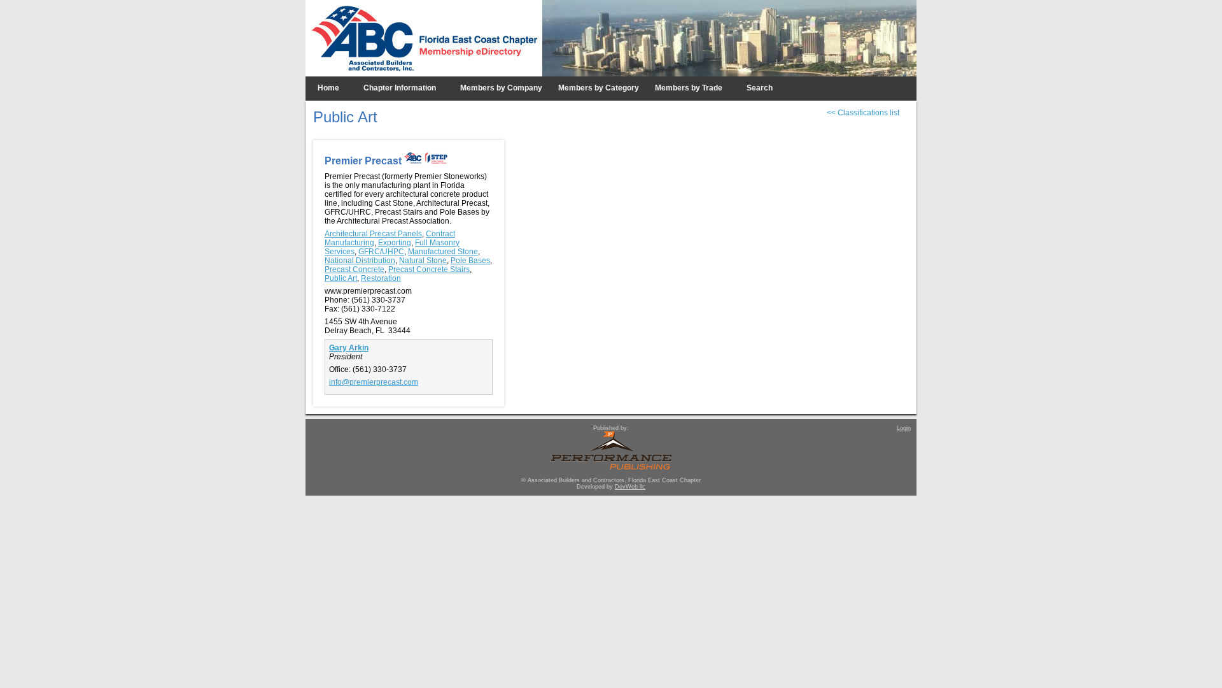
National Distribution (360, 260)
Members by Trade (688, 87)
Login (904, 428)
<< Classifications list (863, 112)
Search (760, 87)
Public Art (341, 278)
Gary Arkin (349, 347)
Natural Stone (423, 260)
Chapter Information (399, 87)
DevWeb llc (630, 487)
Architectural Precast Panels (373, 233)
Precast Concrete (354, 269)
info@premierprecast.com (373, 382)
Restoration (381, 278)
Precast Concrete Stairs (429, 269)
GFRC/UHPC (381, 251)
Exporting (394, 242)
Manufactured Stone (443, 251)
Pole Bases (470, 260)
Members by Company (501, 87)
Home (328, 87)
